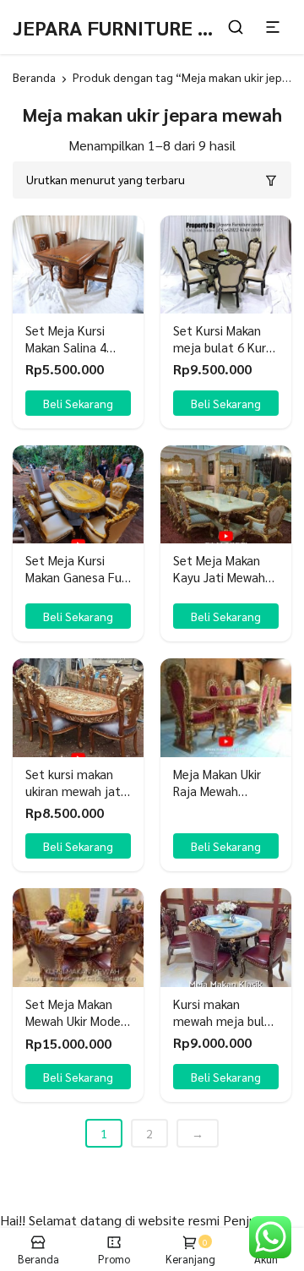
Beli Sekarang (78, 616)
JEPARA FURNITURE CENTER (143, 27)
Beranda (34, 77)
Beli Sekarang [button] (78, 403)
